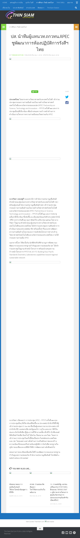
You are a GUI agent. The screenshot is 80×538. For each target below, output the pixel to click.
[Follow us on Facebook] (63, 532)
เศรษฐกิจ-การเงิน (16, 3)
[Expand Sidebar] (3, 27)
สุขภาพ (70, 3)
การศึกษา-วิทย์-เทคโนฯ (45, 3)
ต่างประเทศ (30, 8)
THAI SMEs (60, 3)
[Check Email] (70, 532)
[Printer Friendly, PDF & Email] (34, 91)
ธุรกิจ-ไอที (29, 3)
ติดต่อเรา (41, 8)
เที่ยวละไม (6, 8)
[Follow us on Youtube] (66, 532)
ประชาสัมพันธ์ (18, 8)
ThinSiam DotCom (17, 55)
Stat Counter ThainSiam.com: (35, 522)
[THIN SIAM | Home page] (20, 14)
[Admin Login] (74, 532)
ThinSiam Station (53, 8)
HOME (4, 3)
